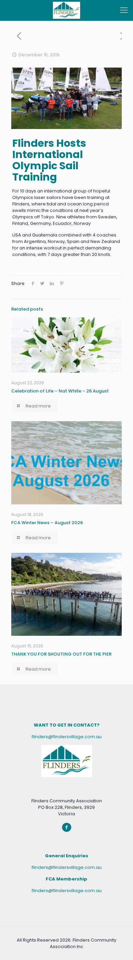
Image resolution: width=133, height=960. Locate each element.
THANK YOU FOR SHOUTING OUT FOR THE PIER (61, 654)
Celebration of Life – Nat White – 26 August (60, 391)
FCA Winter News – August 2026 (47, 522)
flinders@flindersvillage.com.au (67, 736)
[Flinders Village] (66, 10)
